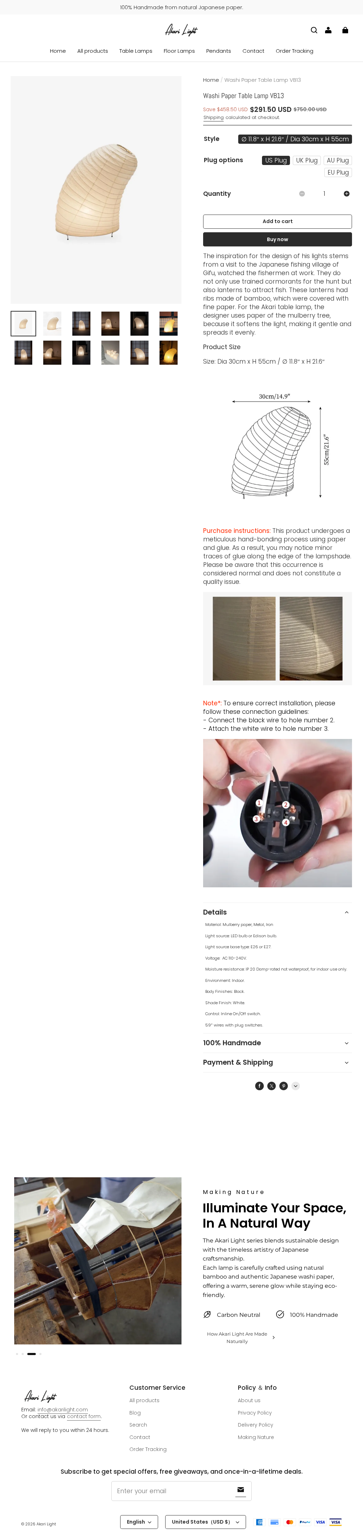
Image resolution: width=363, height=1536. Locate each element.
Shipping (213, 117)
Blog (135, 1412)
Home (58, 51)
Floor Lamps (179, 51)
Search (138, 1424)
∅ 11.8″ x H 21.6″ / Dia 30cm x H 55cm (295, 139)
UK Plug (307, 160)
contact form (84, 1416)
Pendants (218, 51)
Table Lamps (135, 51)
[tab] (17, 1354)
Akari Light (46, 1524)
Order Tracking (294, 51)
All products (92, 51)
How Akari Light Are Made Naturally (237, 1337)
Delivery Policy (255, 1424)
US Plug (276, 160)
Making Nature (256, 1437)
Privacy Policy (255, 1412)
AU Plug (338, 160)
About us (249, 1400)
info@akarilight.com (63, 1409)
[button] (314, 30)
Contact (253, 51)
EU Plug (338, 172)
